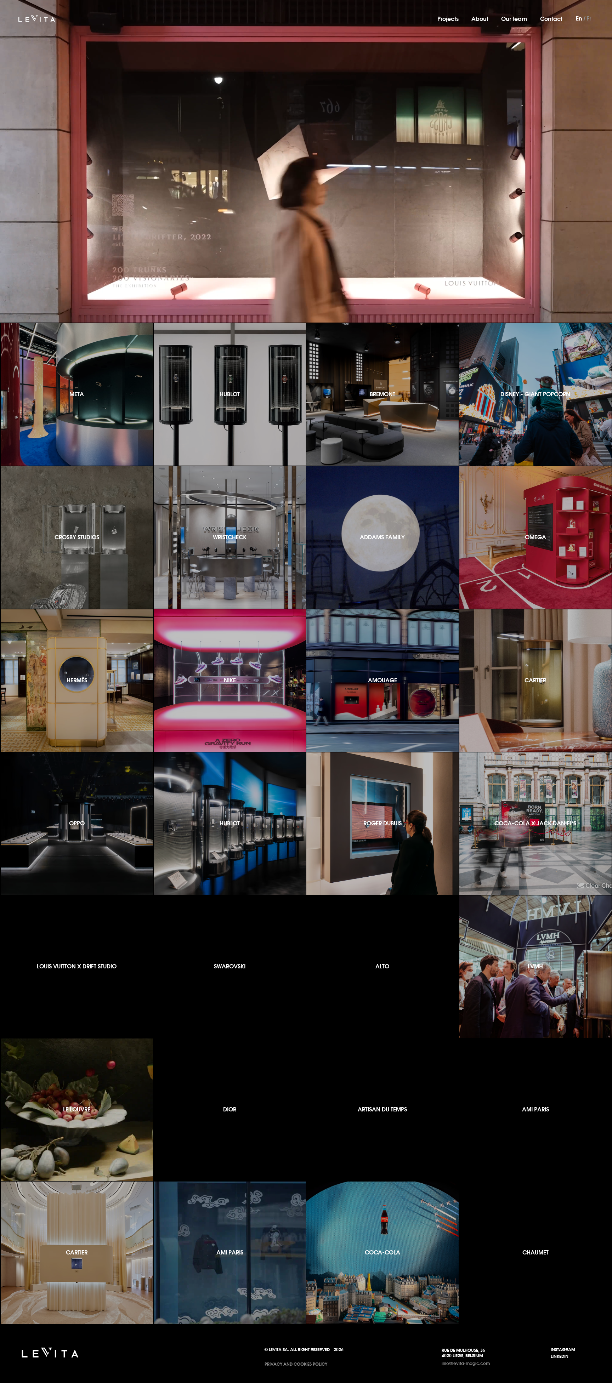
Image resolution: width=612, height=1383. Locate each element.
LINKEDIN (559, 1356)
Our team (514, 19)
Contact (551, 19)
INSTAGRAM (563, 1350)
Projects (448, 19)
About (479, 19)
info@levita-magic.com (466, 1363)
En (579, 18)
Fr (588, 18)
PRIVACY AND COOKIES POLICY (296, 1364)
